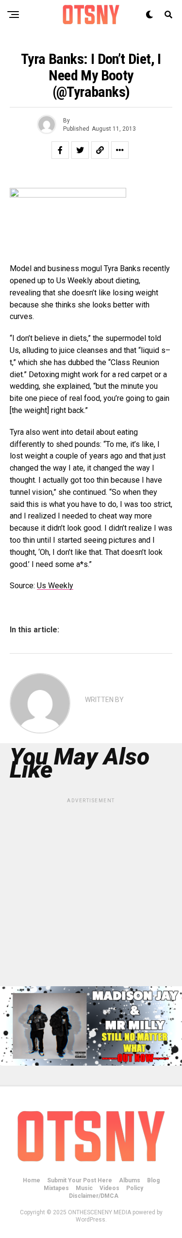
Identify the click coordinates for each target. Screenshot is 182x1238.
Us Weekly (55, 585)
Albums (129, 1180)
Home (31, 1180)
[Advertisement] (91, 895)
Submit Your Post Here (79, 1180)
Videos (109, 1188)
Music (84, 1188)
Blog (153, 1180)
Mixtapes (56, 1188)
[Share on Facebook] (60, 150)
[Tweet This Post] (80, 150)
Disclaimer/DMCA (93, 1195)
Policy (134, 1188)
